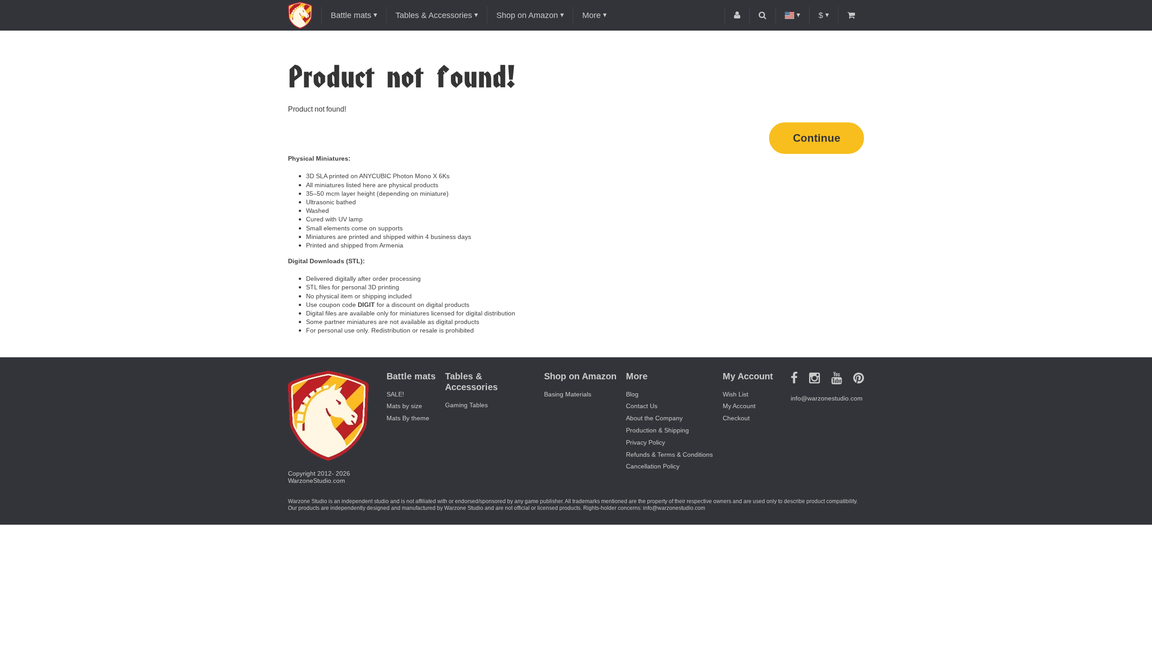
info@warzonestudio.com (827, 398)
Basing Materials (567, 394)
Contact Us (641, 406)
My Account (739, 406)
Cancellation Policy (653, 466)
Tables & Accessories (434, 15)
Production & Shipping (657, 430)
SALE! (395, 394)
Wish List (735, 394)
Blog (632, 394)
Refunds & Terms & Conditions (669, 454)
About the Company (654, 418)
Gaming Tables (466, 405)
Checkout (736, 418)
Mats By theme (408, 418)
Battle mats (351, 15)
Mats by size (404, 406)
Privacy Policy (645, 442)
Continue (816, 138)
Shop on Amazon (527, 15)
